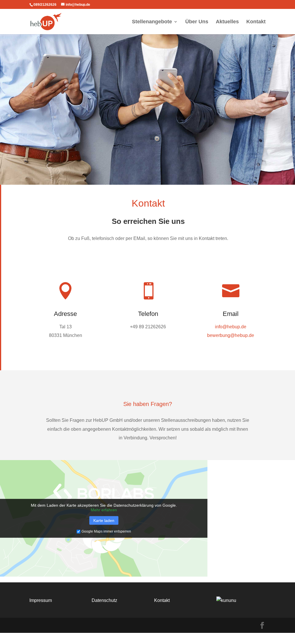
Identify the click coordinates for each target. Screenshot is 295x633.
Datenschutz (104, 600)
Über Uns (196, 22)
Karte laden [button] (103, 520)
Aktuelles (227, 22)
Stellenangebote (152, 22)
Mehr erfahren (104, 510)
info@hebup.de (230, 326)
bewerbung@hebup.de (230, 335)
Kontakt (256, 22)
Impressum (40, 600)
